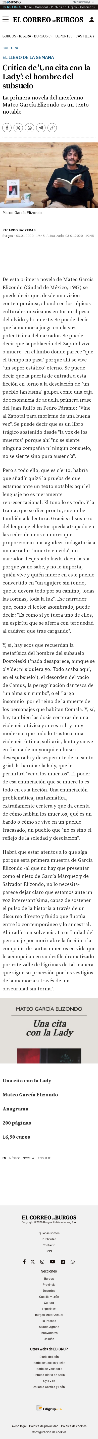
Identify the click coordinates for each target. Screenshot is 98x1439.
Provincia (49, 1285)
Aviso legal (19, 1426)
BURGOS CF (43, 36)
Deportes (49, 1291)
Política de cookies (73, 1426)
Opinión (49, 1339)
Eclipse (27, 7)
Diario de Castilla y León (49, 1363)
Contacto (49, 1245)
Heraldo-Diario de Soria (49, 1375)
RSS (49, 1251)
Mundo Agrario (49, 1327)
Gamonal (41, 7)
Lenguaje (43, 1158)
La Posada (49, 1321)
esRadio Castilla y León (49, 1387)
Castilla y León (49, 1297)
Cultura (10, 48)
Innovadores (49, 1333)
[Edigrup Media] (49, 1407)
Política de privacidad (44, 1426)
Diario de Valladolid (49, 1369)
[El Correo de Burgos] (48, 19)
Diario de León (49, 1357)
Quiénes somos (49, 1233)
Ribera (25, 36)
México (14, 1158)
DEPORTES (64, 36)
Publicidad (49, 1239)
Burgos (9, 36)
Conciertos (87, 7)
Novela (28, 1158)
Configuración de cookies (49, 1432)
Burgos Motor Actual (49, 1315)
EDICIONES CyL (81, 2)
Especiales (49, 1309)
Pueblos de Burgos (64, 7)
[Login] (91, 19)
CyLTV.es (49, 1381)
